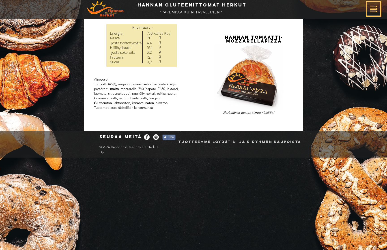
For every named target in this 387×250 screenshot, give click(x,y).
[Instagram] (156, 137)
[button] (373, 9)
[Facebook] (147, 137)
